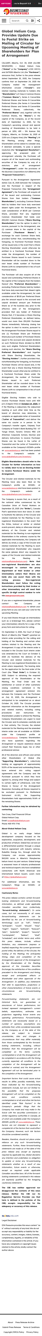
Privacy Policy (32, 1332)
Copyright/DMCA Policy (14, 1332)
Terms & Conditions (31, 1327)
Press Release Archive (24, 1322)
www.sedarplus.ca (12, 450)
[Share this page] (38, 20)
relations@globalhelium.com (14, 561)
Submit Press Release (11, 1327)
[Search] (27, 20)
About (10, 1322)
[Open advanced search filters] (32, 20)
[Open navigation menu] (4, 20)
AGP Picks (5, 4)
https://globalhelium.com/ (15, 877)
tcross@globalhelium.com (18, 820)
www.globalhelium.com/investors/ (16, 457)
